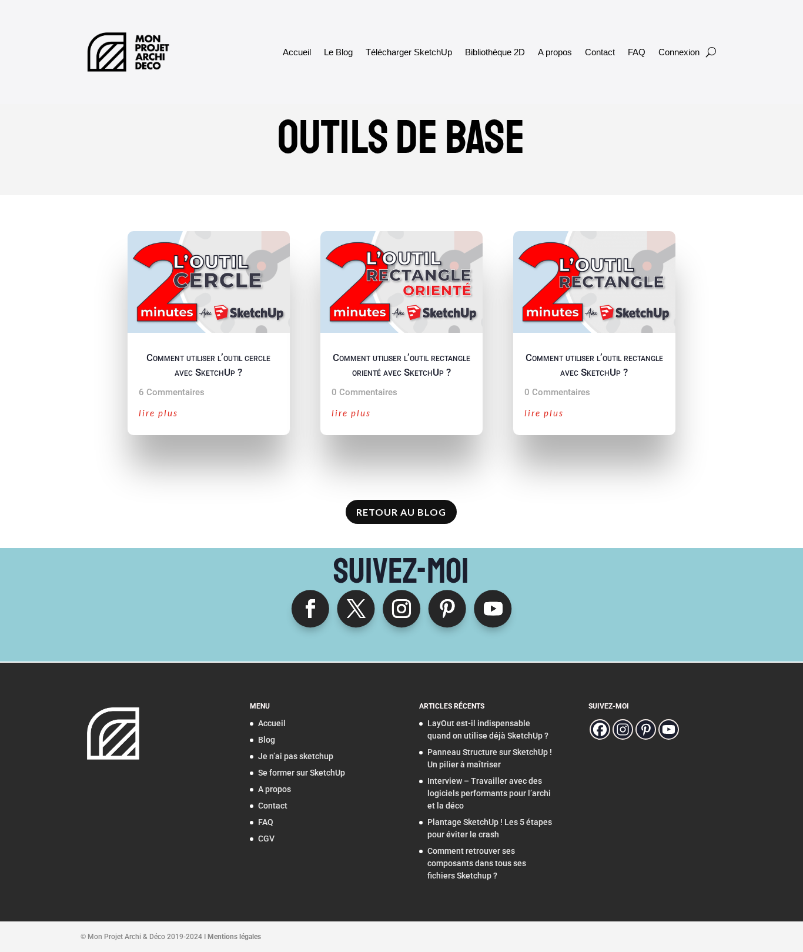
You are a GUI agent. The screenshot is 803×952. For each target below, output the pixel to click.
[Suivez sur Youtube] (492, 608)
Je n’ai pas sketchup (295, 756)
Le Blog (338, 52)
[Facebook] (600, 729)
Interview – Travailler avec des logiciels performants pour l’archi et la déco (489, 793)
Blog (266, 739)
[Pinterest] (645, 729)
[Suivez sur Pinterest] (447, 608)
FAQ (636, 52)
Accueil (297, 52)
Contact (600, 52)
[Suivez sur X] (355, 608)
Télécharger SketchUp (409, 52)
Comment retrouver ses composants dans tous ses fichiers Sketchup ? (476, 863)
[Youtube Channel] (668, 729)
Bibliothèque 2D (495, 52)
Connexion (679, 52)
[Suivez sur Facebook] (310, 608)
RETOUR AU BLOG (401, 511)
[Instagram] (623, 729)
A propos (555, 52)
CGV (266, 838)
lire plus (158, 412)
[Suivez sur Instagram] (401, 608)
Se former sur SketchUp (301, 772)
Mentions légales (234, 937)
